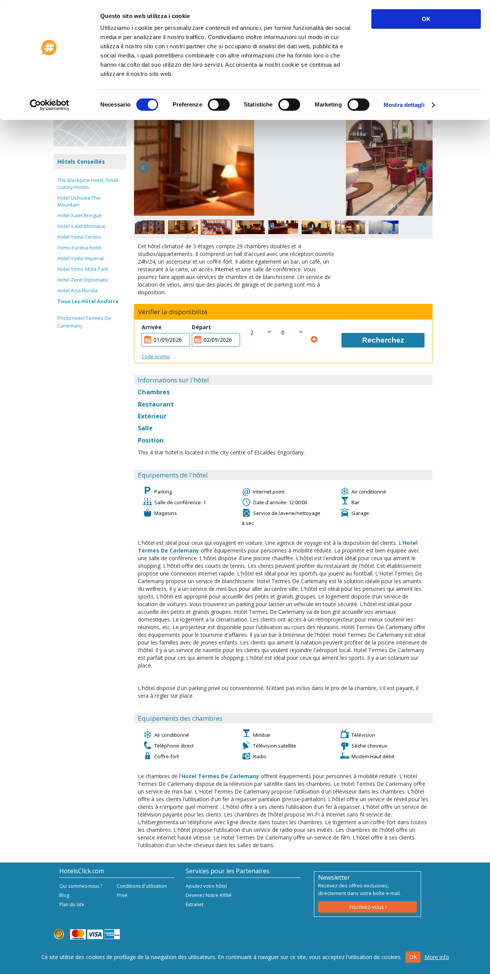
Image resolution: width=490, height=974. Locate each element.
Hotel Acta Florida (77, 290)
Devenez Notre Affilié (209, 895)
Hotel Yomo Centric (79, 236)
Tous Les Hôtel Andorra (87, 301)
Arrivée (152, 327)
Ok (413, 957)
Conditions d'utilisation (142, 886)
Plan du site (71, 904)
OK (426, 19)
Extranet (194, 904)
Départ (201, 327)
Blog (64, 895)
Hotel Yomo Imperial (80, 258)
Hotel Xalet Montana (81, 226)
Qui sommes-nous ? (80, 886)
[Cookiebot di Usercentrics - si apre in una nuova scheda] (49, 105)
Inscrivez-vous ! (368, 906)
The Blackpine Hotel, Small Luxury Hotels (87, 183)
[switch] (219, 104)
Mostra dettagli (404, 105)
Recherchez (383, 340)
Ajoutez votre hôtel (206, 886)
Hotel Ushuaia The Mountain (78, 201)
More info (437, 957)
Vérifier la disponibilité (172, 312)
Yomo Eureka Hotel (79, 247)
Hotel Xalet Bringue (79, 215)
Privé (122, 895)
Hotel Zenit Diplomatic (82, 279)
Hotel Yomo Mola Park (82, 269)
